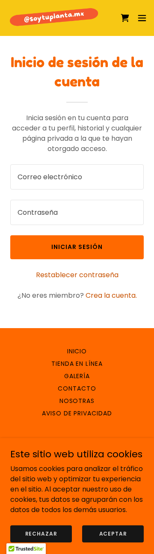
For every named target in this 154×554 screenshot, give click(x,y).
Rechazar (41, 533)
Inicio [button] (77, 351)
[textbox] (77, 177)
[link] (55, 18)
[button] (142, 18)
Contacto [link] (77, 388)
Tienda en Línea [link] (77, 363)
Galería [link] (77, 376)
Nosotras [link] (77, 401)
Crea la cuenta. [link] (111, 295)
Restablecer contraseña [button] (77, 275)
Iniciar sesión (77, 247)
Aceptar (113, 533)
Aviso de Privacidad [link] (77, 413)
